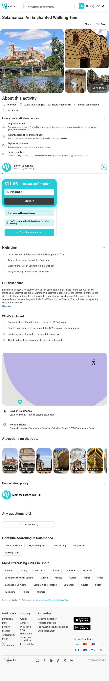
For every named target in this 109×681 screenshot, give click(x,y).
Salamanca (26, 600)
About (23, 618)
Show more (6, 306)
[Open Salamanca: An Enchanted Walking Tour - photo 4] (98, 81)
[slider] (2, 173)
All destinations (8, 644)
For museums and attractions (53, 626)
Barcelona (7, 618)
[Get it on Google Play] (82, 628)
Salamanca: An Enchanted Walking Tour (52, 600)
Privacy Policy (27, 644)
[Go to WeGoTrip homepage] (9, 6)
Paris (4, 622)
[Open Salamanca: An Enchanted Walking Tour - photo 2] (87, 48)
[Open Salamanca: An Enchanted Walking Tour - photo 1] (32, 61)
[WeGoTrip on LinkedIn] (71, 660)
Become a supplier (47, 618)
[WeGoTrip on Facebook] (44, 660)
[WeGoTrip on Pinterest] (51, 660)
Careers (24, 622)
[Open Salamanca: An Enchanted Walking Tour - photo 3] (75, 81)
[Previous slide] (5, 446)
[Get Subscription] (81, 6)
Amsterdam (8, 634)
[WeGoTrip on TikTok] (58, 660)
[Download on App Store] (82, 620)
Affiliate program (47, 622)
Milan (5, 638)
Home (4, 600)
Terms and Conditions (25, 639)
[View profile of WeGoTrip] (6, 495)
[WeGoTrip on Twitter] (64, 660)
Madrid (6, 630)
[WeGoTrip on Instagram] (37, 660)
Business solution (46, 630)
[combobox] (50, 6)
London (6, 626)
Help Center (26, 633)
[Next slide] (10, 446)
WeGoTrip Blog (25, 628)
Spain (14, 600)
